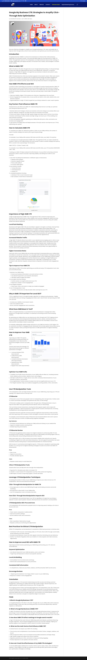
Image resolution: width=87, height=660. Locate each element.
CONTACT (48, 4)
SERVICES (41, 4)
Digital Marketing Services (68, 4)
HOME (31, 4)
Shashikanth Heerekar (16, 18)
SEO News (30, 18)
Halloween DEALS (56, 4)
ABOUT (36, 4)
